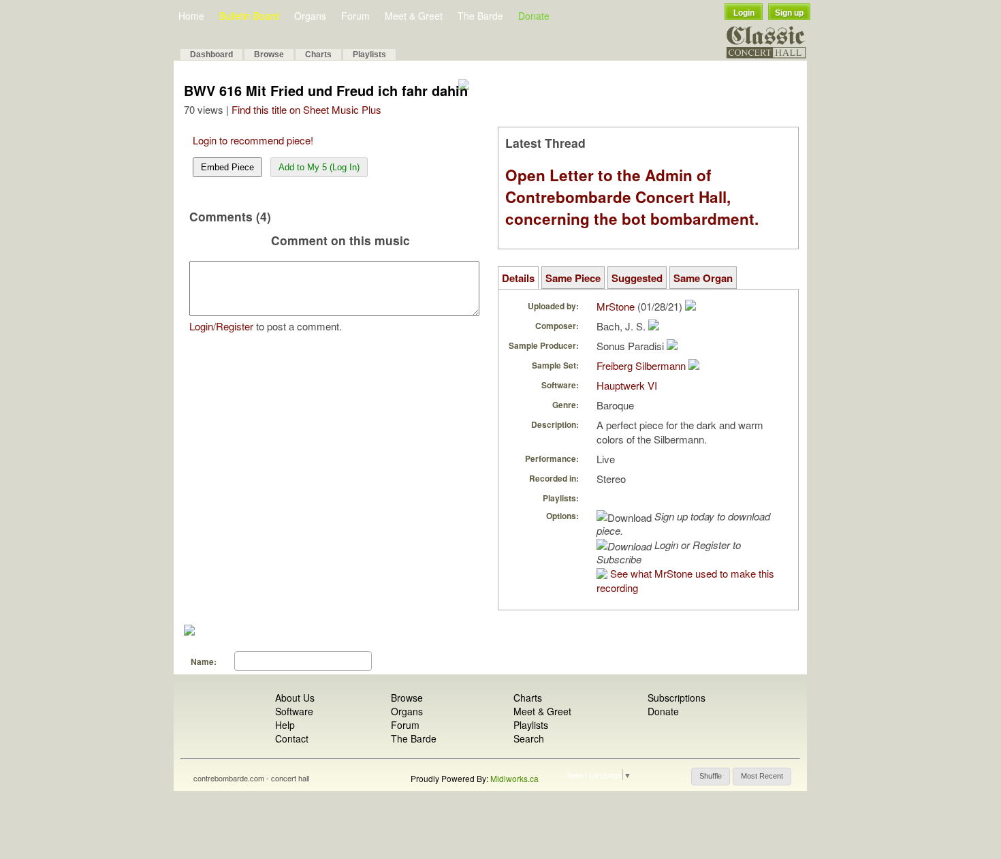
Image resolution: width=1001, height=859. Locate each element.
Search (528, 738)
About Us (295, 697)
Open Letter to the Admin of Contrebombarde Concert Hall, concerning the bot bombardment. (632, 197)
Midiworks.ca (514, 778)
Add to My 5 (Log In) (319, 167)
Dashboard (211, 54)
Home (191, 15)
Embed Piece (227, 167)
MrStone (616, 306)
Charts (318, 54)
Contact (291, 738)
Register (234, 326)
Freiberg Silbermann (641, 365)
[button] (710, 776)
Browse (269, 54)
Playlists (369, 54)
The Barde (480, 15)
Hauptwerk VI (627, 385)
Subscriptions (676, 697)
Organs (310, 15)
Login (743, 13)
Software (294, 711)
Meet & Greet (414, 15)
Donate (534, 15)
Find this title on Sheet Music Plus (306, 109)
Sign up (789, 13)
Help (285, 725)
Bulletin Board (249, 15)
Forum (355, 15)
